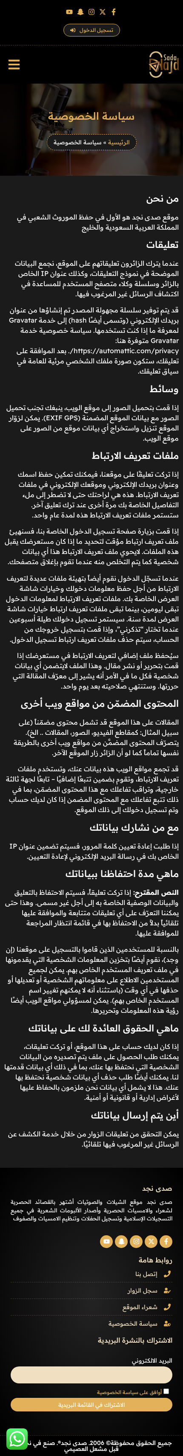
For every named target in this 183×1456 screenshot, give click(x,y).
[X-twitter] (102, 11)
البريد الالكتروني (152, 1360)
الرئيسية (119, 142)
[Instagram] (91, 11)
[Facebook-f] (113, 11)
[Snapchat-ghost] (80, 11)
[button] (13, 64)
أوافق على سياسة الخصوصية (129, 1392)
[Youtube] (69, 11)
